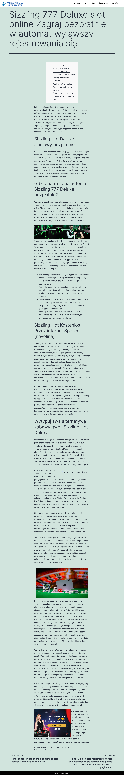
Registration (103, 3)
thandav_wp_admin (62, 747)
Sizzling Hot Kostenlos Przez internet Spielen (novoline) (62, 87)
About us (77, 3)
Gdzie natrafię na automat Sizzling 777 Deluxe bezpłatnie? (64, 78)
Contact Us (114, 3)
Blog (93, 3)
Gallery (85, 3)
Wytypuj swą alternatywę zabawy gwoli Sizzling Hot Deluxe (64, 96)
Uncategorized (50, 750)
